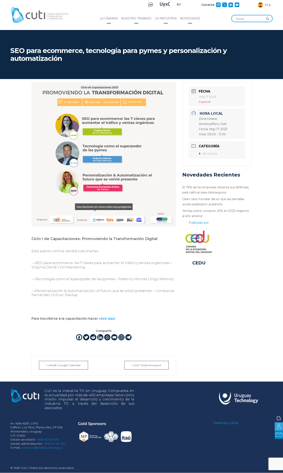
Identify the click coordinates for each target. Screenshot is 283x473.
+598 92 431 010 (54, 443)
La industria (166, 18)
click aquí (107, 319)
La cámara (109, 18)
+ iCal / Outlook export (146, 365)
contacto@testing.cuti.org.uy (42, 447)
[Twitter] (86, 337)
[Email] (114, 337)
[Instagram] (121, 337)
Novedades (190, 18)
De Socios (209, 153)
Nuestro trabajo (136, 18)
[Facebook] (79, 337)
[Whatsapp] (107, 337)
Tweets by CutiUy (225, 423)
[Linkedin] (100, 337)
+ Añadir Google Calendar (63, 365)
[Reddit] (93, 337)
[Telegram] (128, 337)
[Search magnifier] (268, 19)
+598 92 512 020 (47, 439)
